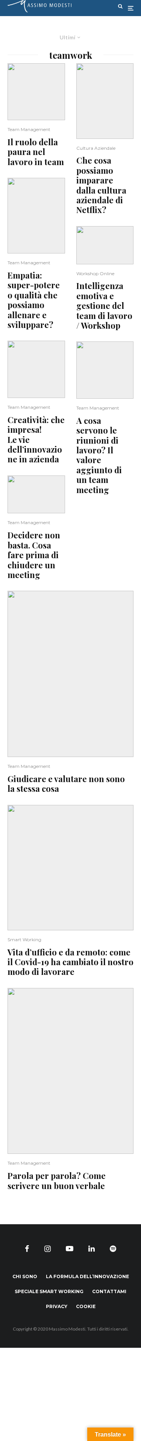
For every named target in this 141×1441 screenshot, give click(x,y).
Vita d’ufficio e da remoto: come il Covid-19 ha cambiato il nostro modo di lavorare (70, 962)
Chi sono (24, 1276)
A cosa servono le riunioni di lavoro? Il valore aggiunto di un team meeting (99, 455)
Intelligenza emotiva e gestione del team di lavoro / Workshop (104, 305)
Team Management (29, 129)
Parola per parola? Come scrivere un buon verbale (57, 1181)
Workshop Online (95, 273)
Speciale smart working (49, 1291)
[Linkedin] (91, 1248)
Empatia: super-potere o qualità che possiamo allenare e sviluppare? (34, 299)
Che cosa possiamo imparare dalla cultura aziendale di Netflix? (101, 185)
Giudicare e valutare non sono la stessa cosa (66, 784)
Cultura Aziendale (95, 148)
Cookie (86, 1306)
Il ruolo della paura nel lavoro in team (36, 152)
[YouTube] (69, 1248)
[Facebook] (27, 1248)
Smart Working (24, 939)
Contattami (109, 1291)
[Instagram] (47, 1248)
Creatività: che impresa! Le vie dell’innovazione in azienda (36, 439)
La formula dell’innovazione (87, 1276)
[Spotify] (113, 1248)
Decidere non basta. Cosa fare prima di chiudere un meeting (34, 555)
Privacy (56, 1306)
